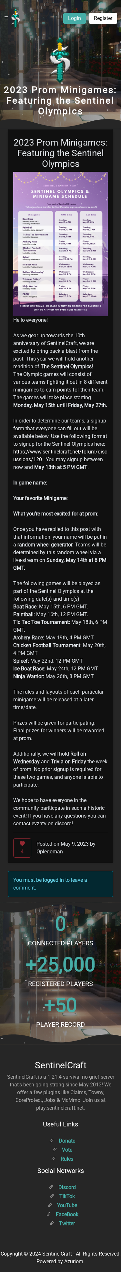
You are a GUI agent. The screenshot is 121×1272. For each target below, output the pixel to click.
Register (103, 18)
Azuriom (73, 1261)
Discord (66, 1187)
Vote (66, 1150)
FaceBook (66, 1214)
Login (74, 18)
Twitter (66, 1223)
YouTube (66, 1205)
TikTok (66, 1196)
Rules (66, 1159)
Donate (66, 1141)
